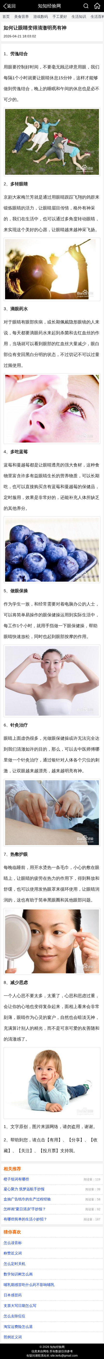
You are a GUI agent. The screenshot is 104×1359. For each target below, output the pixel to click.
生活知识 (79, 16)
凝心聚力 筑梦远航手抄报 (24, 1189)
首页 (6, 16)
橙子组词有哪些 (16, 1179)
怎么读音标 (13, 1243)
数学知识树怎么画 (18, 1274)
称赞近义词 (13, 1253)
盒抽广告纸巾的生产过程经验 (27, 1199)
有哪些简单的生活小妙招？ (25, 1219)
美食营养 (21, 16)
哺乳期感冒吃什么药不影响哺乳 (29, 1285)
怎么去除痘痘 (14, 1316)
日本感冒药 (13, 1295)
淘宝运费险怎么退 (18, 1327)
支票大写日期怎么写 (20, 1306)
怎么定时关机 (14, 1264)
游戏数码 (40, 16)
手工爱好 (59, 16)
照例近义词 (13, 1337)
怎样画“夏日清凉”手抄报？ (25, 1209)
